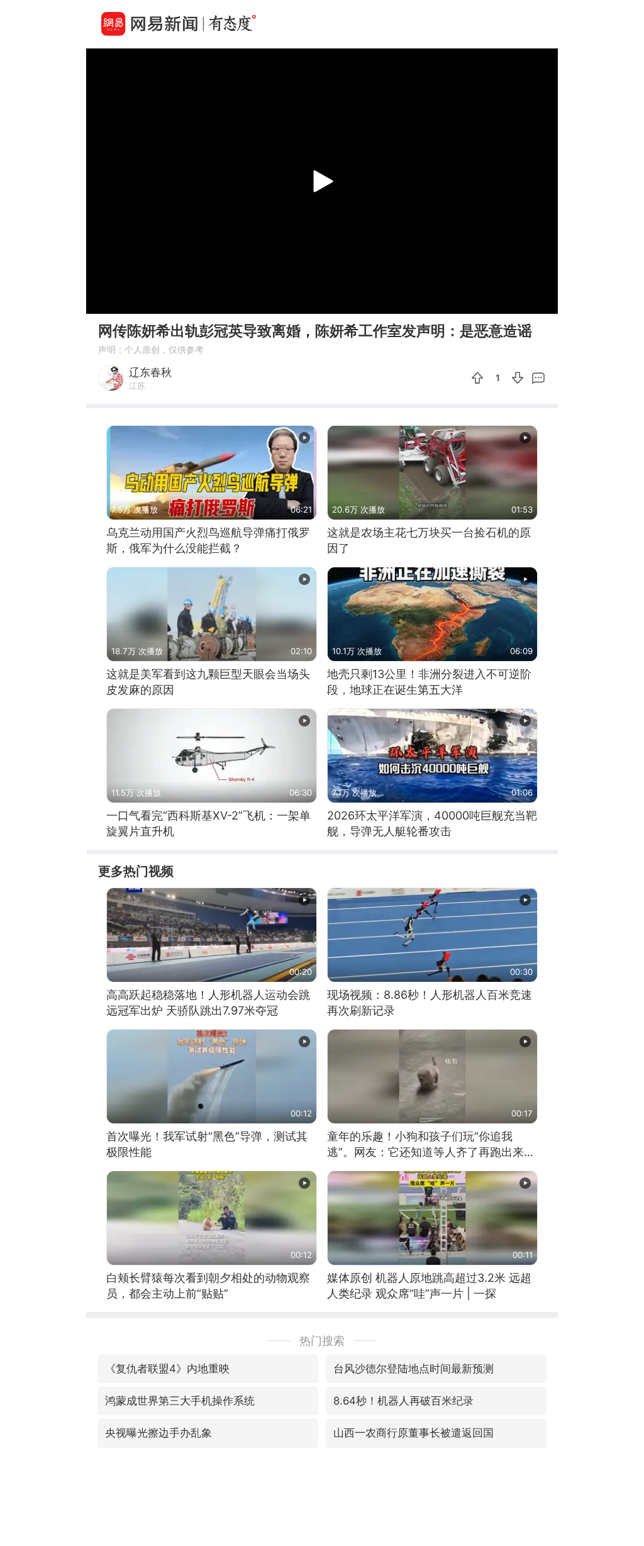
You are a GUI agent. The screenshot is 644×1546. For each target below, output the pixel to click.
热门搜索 (322, 1340)
